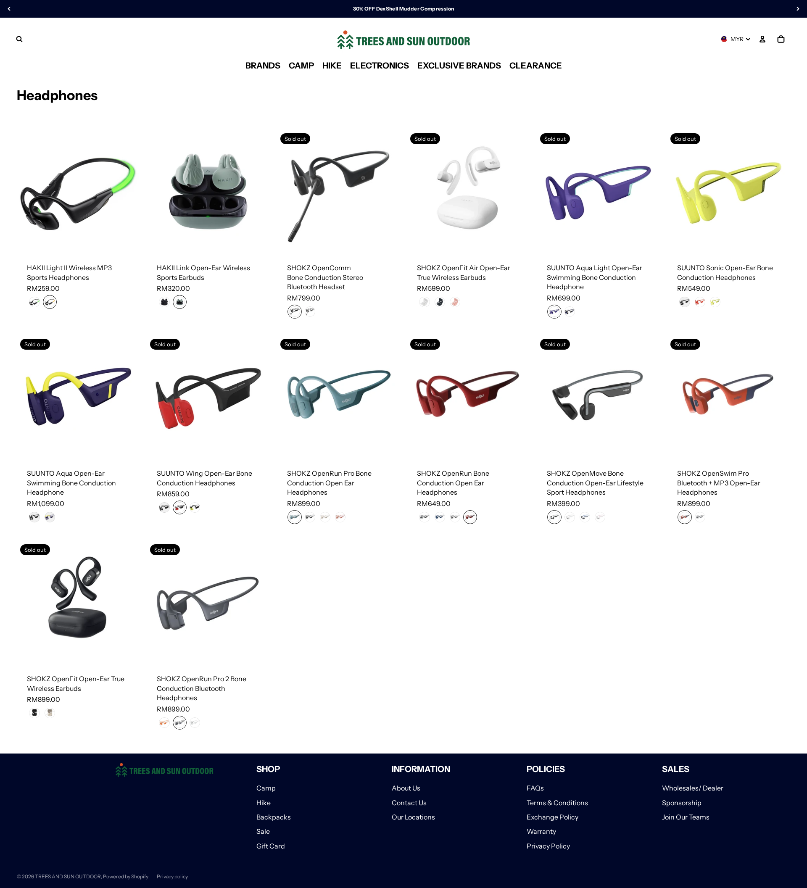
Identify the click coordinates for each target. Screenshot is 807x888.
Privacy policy (172, 876)
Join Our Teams (685, 817)
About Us (406, 788)
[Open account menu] (762, 39)
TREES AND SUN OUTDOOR (68, 876)
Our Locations (413, 817)
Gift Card (270, 846)
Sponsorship (682, 802)
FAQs (535, 788)
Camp (266, 788)
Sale (263, 831)
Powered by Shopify (125, 876)
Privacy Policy (548, 846)
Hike (263, 802)
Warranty (541, 831)
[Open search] (19, 39)
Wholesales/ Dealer (692, 788)
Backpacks (273, 817)
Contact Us (409, 802)
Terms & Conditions (557, 802)
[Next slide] (127, 191)
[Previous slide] (29, 191)
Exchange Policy (552, 817)
